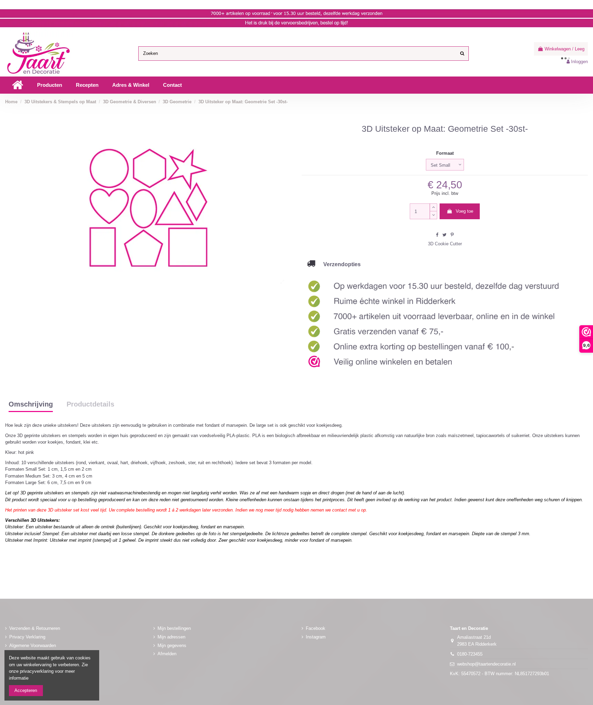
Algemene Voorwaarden (32, 645)
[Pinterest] (452, 234)
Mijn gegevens (172, 645)
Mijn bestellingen (174, 628)
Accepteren (25, 690)
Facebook (315, 628)
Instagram (316, 636)
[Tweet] (444, 234)
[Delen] (437, 234)
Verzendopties (338, 264)
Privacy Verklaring (27, 636)
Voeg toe (464, 211)
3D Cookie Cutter (445, 243)
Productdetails (90, 404)
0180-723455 (469, 654)
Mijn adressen (171, 636)
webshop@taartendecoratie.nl (486, 664)
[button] (49, 85)
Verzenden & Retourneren (34, 628)
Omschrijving (31, 404)
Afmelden (167, 653)
